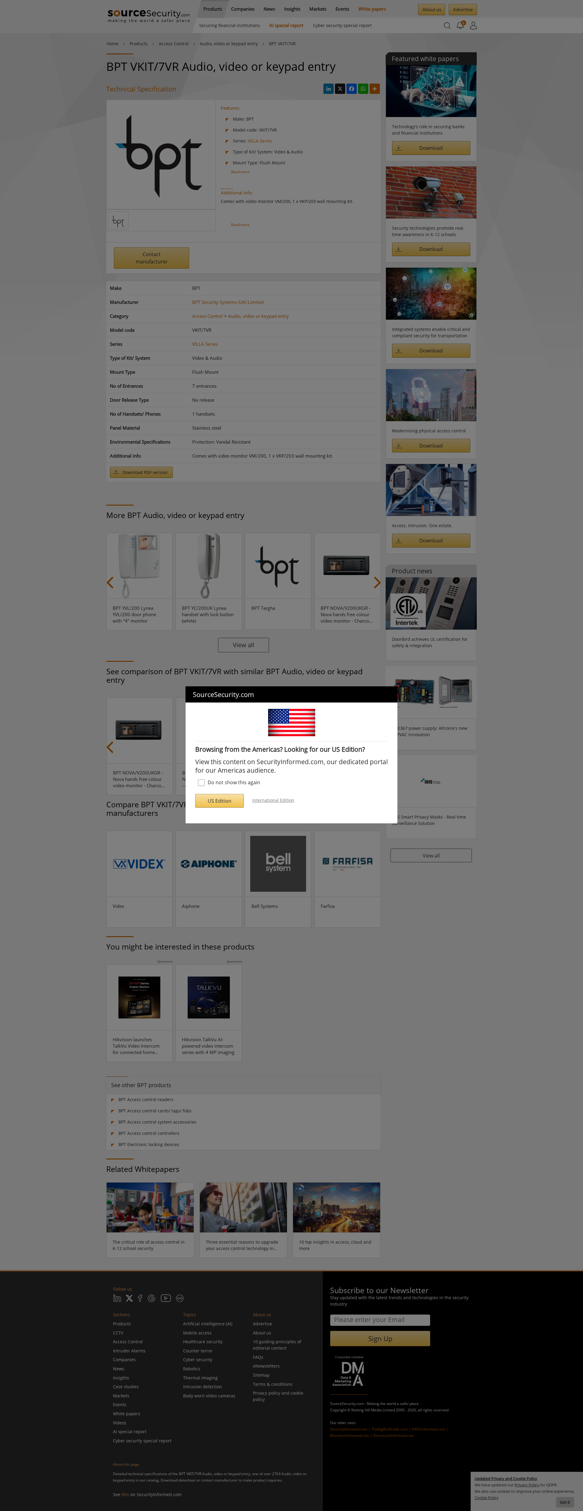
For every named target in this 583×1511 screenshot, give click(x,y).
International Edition (273, 800)
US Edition (219, 801)
